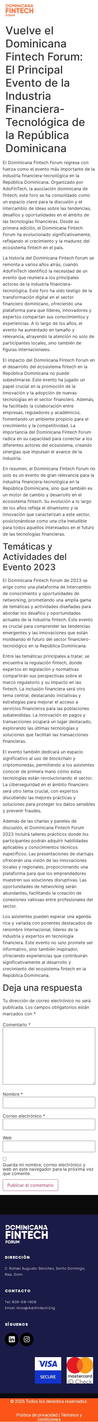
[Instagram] (26, 1339)
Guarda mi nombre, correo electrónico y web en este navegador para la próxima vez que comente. (48, 1169)
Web (7, 1138)
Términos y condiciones (60, 1417)
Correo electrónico (24, 1116)
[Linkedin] (12, 1339)
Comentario (16, 1024)
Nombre (13, 1094)
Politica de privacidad (36, 1415)
